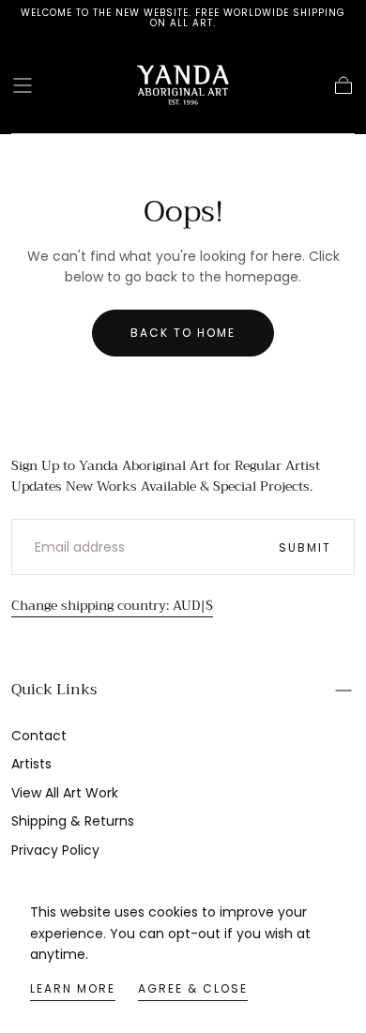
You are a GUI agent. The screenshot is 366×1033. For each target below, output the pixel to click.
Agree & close (193, 988)
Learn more (72, 988)
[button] (22, 85)
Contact (39, 735)
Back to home (183, 333)
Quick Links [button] (54, 689)
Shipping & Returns (72, 821)
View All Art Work (64, 792)
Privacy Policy (55, 850)
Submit (305, 547)
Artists (31, 763)
